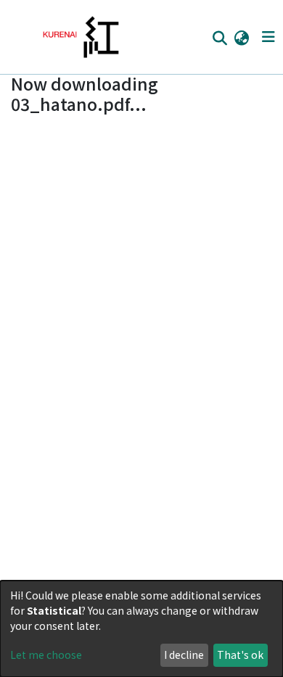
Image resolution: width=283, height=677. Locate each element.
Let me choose (46, 654)
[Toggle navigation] (268, 37)
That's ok (240, 654)
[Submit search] (219, 37)
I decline (184, 654)
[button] (241, 37)
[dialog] (141, 629)
